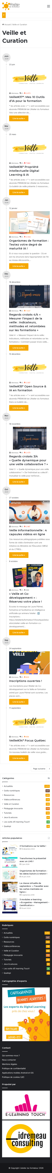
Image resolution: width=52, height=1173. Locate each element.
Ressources (9, 795)
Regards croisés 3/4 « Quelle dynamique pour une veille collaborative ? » (28, 460)
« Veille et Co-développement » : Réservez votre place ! (25, 597)
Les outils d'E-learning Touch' (17, 822)
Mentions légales (9, 1064)
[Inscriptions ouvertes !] (29, 662)
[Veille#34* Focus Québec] (29, 722)
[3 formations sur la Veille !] (9, 850)
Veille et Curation (11, 804)
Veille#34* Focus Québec (27, 740)
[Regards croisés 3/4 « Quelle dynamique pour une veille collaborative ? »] (29, 438)
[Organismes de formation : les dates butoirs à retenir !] (9, 874)
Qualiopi (7, 826)
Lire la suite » (19, 118)
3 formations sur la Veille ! (33, 846)
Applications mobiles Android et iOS (18, 1073)
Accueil (7, 24)
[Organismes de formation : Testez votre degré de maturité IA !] (29, 222)
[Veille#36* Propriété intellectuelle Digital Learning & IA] (29, 148)
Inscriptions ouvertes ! (25, 681)
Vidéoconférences (12, 799)
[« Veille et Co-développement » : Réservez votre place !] (29, 575)
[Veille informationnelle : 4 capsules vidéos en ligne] (29, 512)
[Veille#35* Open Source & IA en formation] (29, 368)
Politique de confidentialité (14, 1068)
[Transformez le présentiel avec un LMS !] (9, 862)
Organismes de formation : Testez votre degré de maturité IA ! (29, 244)
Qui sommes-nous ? (11, 1055)
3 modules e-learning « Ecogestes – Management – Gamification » (34, 902)
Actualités (8, 786)
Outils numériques (12, 791)
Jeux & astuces (10, 817)
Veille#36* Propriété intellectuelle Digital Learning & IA (24, 170)
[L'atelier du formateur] (11, 6)
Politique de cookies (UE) (13, 1077)
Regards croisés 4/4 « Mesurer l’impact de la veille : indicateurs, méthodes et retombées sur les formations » (27, 322)
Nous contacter (9, 1060)
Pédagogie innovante (13, 808)
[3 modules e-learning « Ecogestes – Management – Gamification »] (9, 905)
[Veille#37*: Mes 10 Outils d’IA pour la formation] (29, 78)
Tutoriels (8, 813)
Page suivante (39, 769)
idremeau (14, 93)
